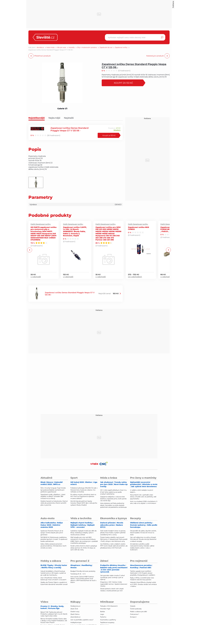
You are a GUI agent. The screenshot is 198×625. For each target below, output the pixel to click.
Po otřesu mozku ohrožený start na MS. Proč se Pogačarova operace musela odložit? (83, 496)
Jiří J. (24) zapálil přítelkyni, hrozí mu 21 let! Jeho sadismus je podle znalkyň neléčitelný (113, 492)
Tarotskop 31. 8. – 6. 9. (78, 574)
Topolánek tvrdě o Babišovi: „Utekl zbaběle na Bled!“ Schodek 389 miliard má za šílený (53, 496)
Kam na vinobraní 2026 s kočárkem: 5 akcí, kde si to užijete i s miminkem (143, 502)
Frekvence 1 (134, 614)
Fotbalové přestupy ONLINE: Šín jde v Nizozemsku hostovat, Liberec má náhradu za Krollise (84, 490)
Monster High (105, 609)
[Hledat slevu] (162, 37)
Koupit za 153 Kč (123, 82)
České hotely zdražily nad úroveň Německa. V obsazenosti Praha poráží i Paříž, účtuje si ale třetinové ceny (113, 539)
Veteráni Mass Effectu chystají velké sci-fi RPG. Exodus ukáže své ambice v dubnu (143, 584)
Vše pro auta (61, 47)
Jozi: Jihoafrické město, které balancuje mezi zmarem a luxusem (53, 579)
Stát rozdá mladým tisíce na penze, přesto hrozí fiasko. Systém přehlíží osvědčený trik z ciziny (113, 533)
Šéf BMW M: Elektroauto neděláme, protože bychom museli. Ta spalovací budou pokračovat (54, 539)
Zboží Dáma (74, 614)
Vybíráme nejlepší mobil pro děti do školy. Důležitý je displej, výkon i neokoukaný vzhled (83, 533)
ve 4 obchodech (135, 277)
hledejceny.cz (75, 606)
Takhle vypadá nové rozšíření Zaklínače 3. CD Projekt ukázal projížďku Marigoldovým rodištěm (142, 573)
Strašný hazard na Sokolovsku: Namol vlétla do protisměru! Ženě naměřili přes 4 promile (54, 503)
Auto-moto (50, 47)
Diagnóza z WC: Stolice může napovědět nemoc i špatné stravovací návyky (113, 584)
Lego (102, 614)
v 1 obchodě (36, 277)
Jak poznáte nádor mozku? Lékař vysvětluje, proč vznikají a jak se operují (112, 577)
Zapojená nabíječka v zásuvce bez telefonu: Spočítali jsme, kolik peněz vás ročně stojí (113, 499)
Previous (29, 249)
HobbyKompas (75, 622)
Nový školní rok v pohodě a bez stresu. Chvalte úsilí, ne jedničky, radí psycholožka (143, 497)
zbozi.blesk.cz (75, 617)
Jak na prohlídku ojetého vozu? (81, 620)
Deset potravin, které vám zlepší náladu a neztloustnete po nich (112, 589)
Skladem (117, 130)
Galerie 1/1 (62, 108)
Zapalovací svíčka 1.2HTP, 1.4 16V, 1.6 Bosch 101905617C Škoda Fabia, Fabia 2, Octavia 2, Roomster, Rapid (75, 231)
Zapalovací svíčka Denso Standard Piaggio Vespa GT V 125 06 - (134, 65)
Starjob (132, 606)
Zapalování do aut (106, 47)
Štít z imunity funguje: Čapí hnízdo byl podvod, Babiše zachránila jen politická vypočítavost (53, 490)
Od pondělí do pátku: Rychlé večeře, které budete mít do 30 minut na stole (143, 533)
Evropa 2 (133, 617)
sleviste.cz (40, 47)
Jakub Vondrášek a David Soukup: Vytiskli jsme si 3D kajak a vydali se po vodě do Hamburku (53, 573)
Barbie (102, 611)
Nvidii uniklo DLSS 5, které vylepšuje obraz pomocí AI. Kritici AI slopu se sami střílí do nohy (83, 548)
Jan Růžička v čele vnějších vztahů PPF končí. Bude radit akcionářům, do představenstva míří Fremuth (114, 546)
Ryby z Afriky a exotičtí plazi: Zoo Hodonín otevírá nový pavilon (142, 579)
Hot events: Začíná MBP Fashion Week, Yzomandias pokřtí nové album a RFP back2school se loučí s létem (83, 579)
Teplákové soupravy (107, 622)
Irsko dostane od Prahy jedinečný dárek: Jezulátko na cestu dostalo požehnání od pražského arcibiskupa (113, 505)
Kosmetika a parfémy (108, 620)
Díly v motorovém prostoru (87, 47)
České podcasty (136, 609)
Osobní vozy (74, 611)
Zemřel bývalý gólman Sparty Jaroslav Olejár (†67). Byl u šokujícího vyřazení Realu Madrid (83, 503)
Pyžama (103, 617)
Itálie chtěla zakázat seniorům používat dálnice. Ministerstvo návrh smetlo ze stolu (53, 546)
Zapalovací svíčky (121, 47)
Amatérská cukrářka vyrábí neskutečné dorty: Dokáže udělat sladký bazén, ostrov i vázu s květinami (142, 547)
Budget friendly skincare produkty (82, 571)
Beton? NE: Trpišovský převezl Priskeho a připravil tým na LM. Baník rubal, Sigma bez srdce (54, 614)
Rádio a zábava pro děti (138, 611)
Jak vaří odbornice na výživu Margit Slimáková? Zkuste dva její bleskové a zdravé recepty (143, 539)
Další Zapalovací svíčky (41, 224)
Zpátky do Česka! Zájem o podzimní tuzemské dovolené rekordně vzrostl (54, 583)
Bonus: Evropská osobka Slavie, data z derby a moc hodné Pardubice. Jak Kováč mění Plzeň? (54, 621)
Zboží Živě (74, 609)
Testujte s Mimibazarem (109, 606)
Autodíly (72, 47)
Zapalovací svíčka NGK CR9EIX (138, 228)
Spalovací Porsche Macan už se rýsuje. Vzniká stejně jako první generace (52, 533)
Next (168, 249)
